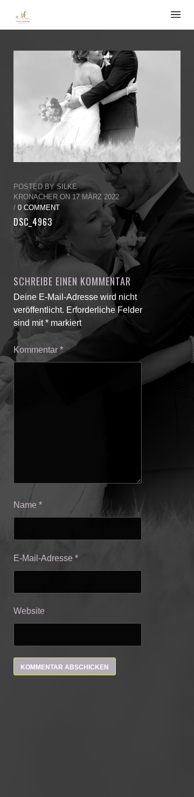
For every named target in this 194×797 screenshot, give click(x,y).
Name (27, 504)
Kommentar (38, 349)
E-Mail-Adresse (45, 558)
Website (29, 611)
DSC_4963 (32, 221)
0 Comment (39, 208)
